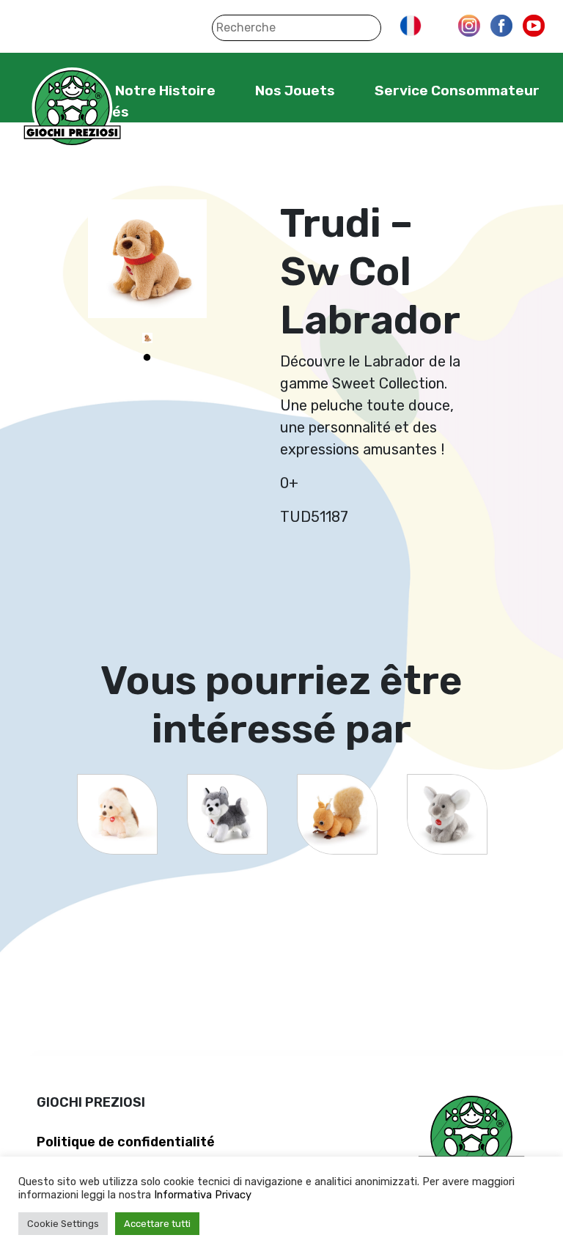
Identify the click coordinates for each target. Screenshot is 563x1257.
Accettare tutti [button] (157, 1223)
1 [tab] (147, 357)
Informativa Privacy (202, 1194)
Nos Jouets (295, 90)
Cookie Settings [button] (63, 1223)
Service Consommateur (457, 90)
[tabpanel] (147, 338)
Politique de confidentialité (126, 1142)
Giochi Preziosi (72, 108)
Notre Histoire (165, 90)
